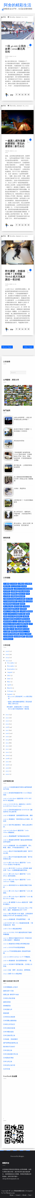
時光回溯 (26, 629)
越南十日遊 (7, 611)
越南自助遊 (7, 621)
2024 (7, 657)
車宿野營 (7, 591)
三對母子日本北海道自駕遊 (23, 589)
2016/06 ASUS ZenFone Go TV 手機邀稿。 (17, 957)
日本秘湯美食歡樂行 (10, 601)
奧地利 (22, 604)
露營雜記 (14, 594)
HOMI (12, 629)
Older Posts (28, 347)
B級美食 (26, 616)
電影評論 (25, 624)
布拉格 (18, 619)
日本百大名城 (12, 614)
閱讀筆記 (19, 616)
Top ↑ (30, 1195)
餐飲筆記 (7, 586)
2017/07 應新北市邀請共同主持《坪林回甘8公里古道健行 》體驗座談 (17, 939)
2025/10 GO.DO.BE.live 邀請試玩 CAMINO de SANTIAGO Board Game (17, 805)
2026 (7, 651)
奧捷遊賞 (22, 596)
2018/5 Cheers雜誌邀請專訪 (12, 929)
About (24, 1195)
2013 (7, 743)
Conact (18, 1195)
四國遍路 (14, 596)
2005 (7, 768)
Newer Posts (7, 347)
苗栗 (5, 634)
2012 (7, 746)
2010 (7, 752)
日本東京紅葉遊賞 (9, 1017)
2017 (7, 730)
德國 (5, 616)
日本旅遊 (14, 584)
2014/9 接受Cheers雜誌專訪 (12, 974)
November (11, 666)
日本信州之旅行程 (9, 1065)
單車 (27, 594)
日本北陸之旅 (7, 1050)
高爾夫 (6, 629)
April (9, 685)
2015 (7, 736)
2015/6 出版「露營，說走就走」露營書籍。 (17, 970)
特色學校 (23, 609)
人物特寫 (28, 634)
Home (12, 1195)
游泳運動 (17, 636)
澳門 (23, 636)
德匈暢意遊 (7, 609)
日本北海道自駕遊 (9, 1028)
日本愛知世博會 (8, 1058)
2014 (7, 740)
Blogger (21, 1156)
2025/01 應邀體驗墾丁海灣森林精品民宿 (16, 836)
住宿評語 (16, 604)
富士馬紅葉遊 (8, 606)
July (9, 675)
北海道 (24, 586)
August (10, 672)
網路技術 (14, 631)
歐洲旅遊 (7, 594)
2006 (7, 765)
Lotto (15, 621)
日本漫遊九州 (7, 1009)
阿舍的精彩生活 (17, 4)
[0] (29, 47)
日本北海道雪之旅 (9, 1035)
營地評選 (11, 616)
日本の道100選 (22, 626)
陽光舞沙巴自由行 (9, 1046)
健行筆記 (29, 599)
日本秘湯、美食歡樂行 (10, 1039)
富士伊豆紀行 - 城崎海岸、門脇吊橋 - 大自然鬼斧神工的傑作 (23, 513)
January (10, 694)
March (9, 688)
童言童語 (22, 614)
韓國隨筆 (29, 636)
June (9, 678)
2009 (7, 755)
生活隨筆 (7, 631)
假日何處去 (18, 606)
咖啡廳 (12, 619)
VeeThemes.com (9, 1193)
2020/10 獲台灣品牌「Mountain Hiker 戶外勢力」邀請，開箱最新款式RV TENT (17, 909)
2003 (7, 771)
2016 (7, 733)
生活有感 (29, 601)
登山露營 (21, 621)
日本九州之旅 (7, 1061)
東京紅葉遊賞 (20, 599)
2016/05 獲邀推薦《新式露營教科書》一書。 (18, 960)
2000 (8, 774)
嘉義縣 (6, 626)
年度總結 (22, 601)
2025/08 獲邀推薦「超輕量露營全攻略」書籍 (18, 815)
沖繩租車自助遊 (9, 599)
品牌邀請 (14, 591)
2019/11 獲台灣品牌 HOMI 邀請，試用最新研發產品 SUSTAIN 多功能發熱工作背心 (18, 914)
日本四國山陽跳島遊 (10, 1020)
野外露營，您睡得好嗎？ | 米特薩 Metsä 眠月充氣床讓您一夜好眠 (15, 275)
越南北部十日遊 (8, 991)
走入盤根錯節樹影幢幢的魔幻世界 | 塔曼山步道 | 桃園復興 (23, 479)
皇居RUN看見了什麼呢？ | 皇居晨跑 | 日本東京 (22, 430)
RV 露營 (6, 584)
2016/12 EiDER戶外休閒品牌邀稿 (14, 947)
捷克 (5, 614)
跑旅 (27, 614)
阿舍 (4, 17)
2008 (7, 758)
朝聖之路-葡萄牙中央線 (11, 994)
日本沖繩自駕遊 (8, 1032)
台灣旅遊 (21, 584)
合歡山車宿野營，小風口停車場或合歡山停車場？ (23, 418)
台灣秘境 (16, 611)
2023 (7, 661)
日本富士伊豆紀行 (9, 1024)
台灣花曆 (7, 596)
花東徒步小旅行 (9, 624)
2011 (7, 749)
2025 (7, 654)
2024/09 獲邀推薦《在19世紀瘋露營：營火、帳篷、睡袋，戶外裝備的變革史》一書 (18, 846)
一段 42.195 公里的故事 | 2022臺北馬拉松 (15, 48)
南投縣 (30, 611)
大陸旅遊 (26, 606)
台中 (30, 624)
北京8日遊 (6, 1069)
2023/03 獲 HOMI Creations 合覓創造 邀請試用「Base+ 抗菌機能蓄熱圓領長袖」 (17, 869)
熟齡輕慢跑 (7, 604)
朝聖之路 (16, 609)
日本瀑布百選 (8, 636)
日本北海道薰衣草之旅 (10, 1054)
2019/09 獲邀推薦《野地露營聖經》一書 (16, 919)
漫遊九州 (22, 594)
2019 (7, 724)
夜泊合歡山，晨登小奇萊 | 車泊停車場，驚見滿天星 (23, 524)
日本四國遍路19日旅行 (10, 987)
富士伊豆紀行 (15, 586)
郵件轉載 (11, 634)
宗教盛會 (18, 629)
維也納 (28, 621)
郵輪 (17, 634)
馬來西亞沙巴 (8, 639)
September (11, 669)
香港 (21, 634)
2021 (7, 718)
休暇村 (6, 619)
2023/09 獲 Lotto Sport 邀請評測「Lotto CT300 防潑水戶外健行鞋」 (17, 863)
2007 (7, 762)
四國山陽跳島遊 (24, 591)
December (11, 663)
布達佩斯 (13, 626)
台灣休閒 (28, 584)
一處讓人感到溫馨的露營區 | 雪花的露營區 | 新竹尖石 (15, 143)
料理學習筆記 (8, 589)
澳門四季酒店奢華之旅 (10, 1043)
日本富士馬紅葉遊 (9, 998)
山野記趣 (23, 611)
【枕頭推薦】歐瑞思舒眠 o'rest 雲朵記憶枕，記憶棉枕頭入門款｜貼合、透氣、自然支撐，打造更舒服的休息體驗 (23, 456)
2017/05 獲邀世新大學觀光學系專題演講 (16, 944)
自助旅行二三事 (24, 631)
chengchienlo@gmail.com (10, 1179)
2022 (7, 714)
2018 (7, 727)
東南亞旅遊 (25, 619)
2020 (7, 721)
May (9, 682)
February (10, 691)
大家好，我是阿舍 (20, 488)
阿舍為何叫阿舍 (19, 441)
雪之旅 (18, 624)
